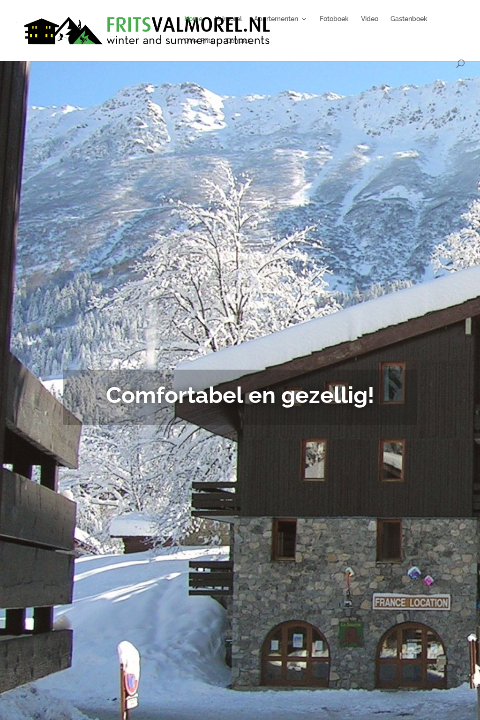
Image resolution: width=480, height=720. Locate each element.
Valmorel (228, 19)
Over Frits (199, 41)
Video (369, 19)
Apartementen (276, 19)
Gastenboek (409, 19)
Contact (238, 41)
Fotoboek (334, 19)
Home (193, 19)
